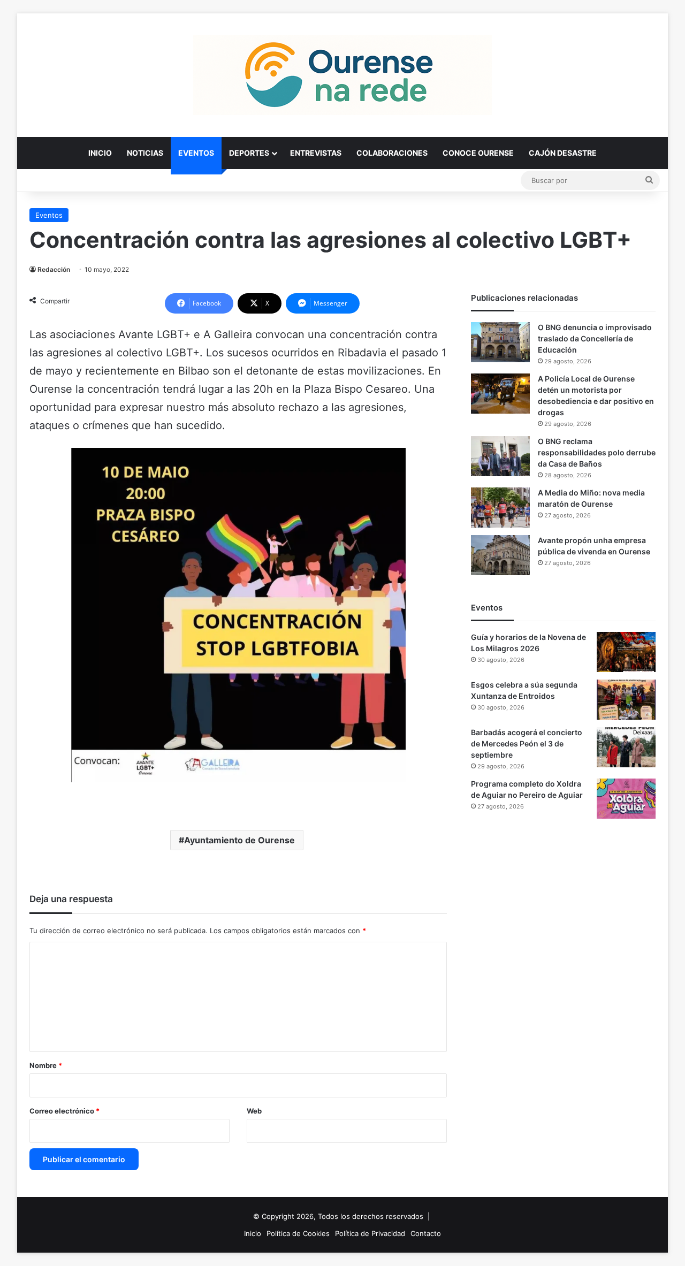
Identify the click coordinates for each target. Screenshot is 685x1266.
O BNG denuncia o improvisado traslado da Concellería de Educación (595, 338)
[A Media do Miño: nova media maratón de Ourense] (500, 507)
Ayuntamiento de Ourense (239, 840)
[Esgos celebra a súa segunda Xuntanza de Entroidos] (626, 700)
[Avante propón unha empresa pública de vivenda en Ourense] (500, 555)
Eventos (196, 152)
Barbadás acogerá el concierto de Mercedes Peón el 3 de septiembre (526, 743)
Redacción (53, 269)
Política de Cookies (298, 1233)
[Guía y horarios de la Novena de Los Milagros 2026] (626, 652)
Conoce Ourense (478, 152)
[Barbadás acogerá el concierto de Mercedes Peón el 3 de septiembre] (626, 747)
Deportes (249, 152)
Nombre (45, 1065)
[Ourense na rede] (342, 75)
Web (254, 1111)
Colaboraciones (392, 152)
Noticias (145, 152)
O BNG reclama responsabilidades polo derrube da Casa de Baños (597, 452)
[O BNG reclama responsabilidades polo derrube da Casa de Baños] (500, 456)
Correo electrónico (64, 1111)
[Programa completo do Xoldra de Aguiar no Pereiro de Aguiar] (626, 799)
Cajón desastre (563, 152)
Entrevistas (315, 152)
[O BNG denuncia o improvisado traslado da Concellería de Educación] (500, 342)
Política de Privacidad (370, 1233)
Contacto (425, 1233)
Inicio (100, 152)
